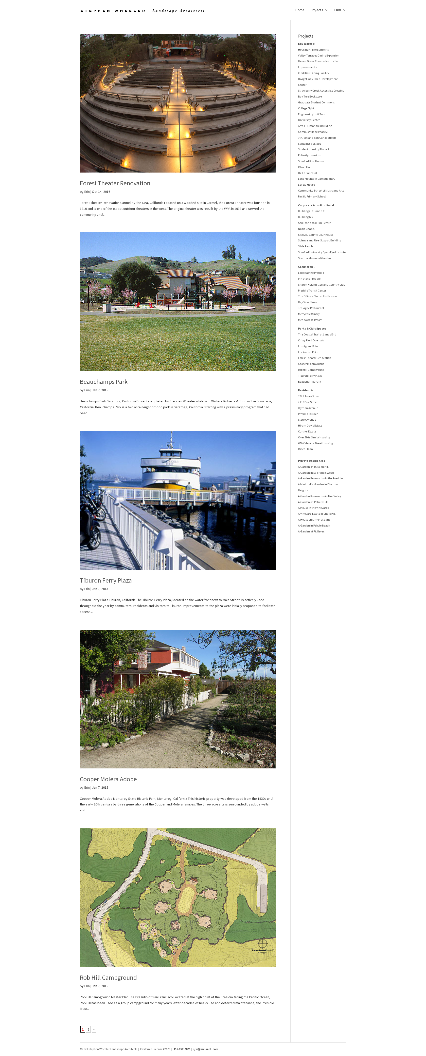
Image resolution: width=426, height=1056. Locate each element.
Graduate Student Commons (316, 102)
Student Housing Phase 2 (313, 149)
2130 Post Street (308, 402)
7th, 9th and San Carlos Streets (317, 137)
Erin (87, 191)
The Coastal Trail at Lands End (317, 334)
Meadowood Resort (310, 320)
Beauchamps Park (104, 381)
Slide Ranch (305, 246)
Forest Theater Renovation (115, 183)
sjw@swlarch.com (205, 1049)
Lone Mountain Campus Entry (316, 178)
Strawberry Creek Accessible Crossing (321, 90)
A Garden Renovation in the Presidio (320, 478)
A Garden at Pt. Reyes (311, 531)
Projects (316, 10)
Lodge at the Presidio (311, 272)
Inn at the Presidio (309, 278)
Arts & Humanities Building (315, 126)
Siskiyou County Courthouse (315, 234)
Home (299, 10)
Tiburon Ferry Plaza (106, 580)
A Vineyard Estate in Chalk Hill (317, 513)
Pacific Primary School (312, 196)
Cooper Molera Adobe (108, 779)
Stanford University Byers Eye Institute (322, 252)
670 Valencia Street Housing (315, 443)
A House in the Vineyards (313, 507)
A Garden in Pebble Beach (314, 525)
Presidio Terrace (308, 414)
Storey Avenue (307, 419)
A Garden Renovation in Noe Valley (319, 496)
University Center (309, 120)
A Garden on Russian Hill (313, 467)
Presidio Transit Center (312, 290)
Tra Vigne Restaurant (311, 308)
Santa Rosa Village (309, 143)
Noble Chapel (306, 229)
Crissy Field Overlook (311, 340)
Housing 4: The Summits (313, 49)
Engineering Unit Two (311, 114)
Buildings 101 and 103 (311, 211)
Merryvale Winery (309, 314)
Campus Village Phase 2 (313, 132)
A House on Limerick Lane (314, 519)
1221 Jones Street (309, 396)
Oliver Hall (304, 167)
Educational (306, 43)
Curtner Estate (307, 431)
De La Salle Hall (308, 173)
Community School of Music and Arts (321, 190)
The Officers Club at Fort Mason (317, 296)
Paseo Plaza (305, 449)
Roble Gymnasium (309, 155)
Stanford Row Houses (311, 161)
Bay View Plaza (307, 302)
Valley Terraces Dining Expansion (318, 55)
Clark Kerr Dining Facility (313, 73)
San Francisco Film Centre (314, 223)
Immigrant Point (308, 346)
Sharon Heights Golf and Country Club (321, 284)
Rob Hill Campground (108, 977)
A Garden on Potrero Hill (313, 502)
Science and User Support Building (319, 240)
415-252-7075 (182, 1049)
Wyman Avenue (308, 408)
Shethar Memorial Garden (314, 258)
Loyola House (306, 184)
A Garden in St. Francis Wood (316, 472)
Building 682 (306, 217)
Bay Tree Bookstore (310, 96)
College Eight (306, 108)
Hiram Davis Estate (310, 425)
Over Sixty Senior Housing (314, 437)
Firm (337, 10)
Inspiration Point (308, 352)
